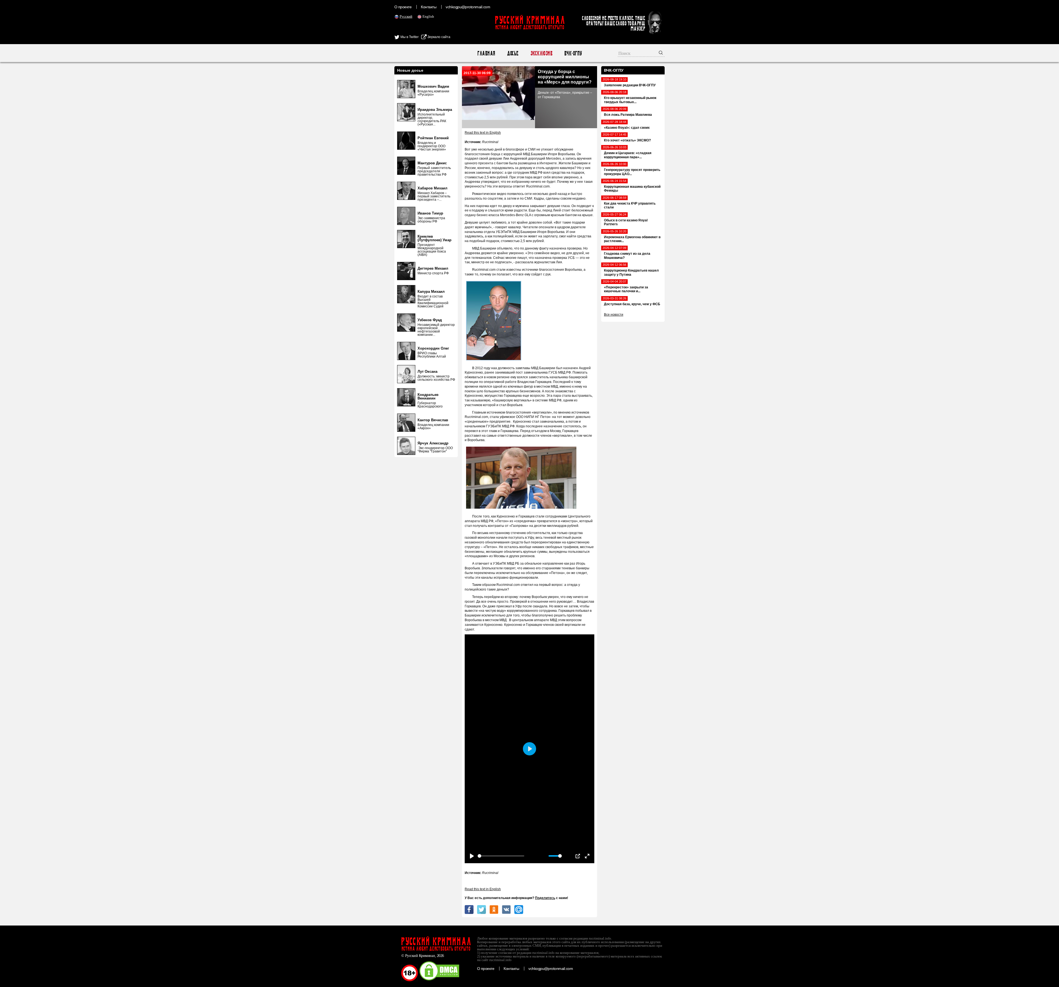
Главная (486, 53)
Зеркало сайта (438, 37)
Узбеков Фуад (430, 320)
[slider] (501, 856)
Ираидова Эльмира (435, 110)
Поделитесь (545, 898)
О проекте (402, 7)
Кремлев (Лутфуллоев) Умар (434, 238)
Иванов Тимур (430, 213)
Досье (512, 53)
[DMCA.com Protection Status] (439, 980)
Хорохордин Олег (433, 348)
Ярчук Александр (433, 443)
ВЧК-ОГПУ (573, 53)
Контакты (428, 7)
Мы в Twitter (409, 37)
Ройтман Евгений (433, 138)
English (428, 16)
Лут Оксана (427, 371)
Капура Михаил (431, 291)
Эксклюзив (541, 53)
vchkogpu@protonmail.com (468, 7)
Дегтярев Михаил (433, 268)
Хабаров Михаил (432, 188)
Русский (406, 16)
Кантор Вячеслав (433, 420)
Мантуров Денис (432, 163)
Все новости (613, 315)
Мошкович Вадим (433, 86)
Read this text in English (483, 133)
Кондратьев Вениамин (428, 396)
